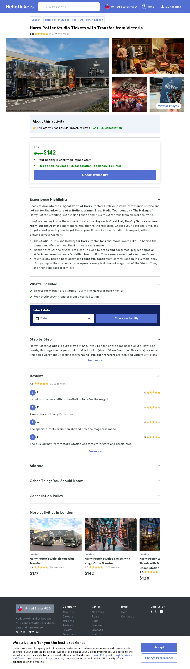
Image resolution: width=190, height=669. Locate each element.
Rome (95, 616)
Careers (68, 616)
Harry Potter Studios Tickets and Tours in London (74, 19)
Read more (95, 360)
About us (68, 612)
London (35, 19)
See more (95, 451)
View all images (168, 106)
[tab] (95, 199)
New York (98, 612)
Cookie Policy (99, 655)
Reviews (68, 625)
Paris (95, 621)
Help (124, 612)
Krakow (96, 634)
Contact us (128, 616)
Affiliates (68, 621)
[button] (95, 199)
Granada (97, 630)
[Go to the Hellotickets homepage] (20, 7)
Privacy (67, 630)
